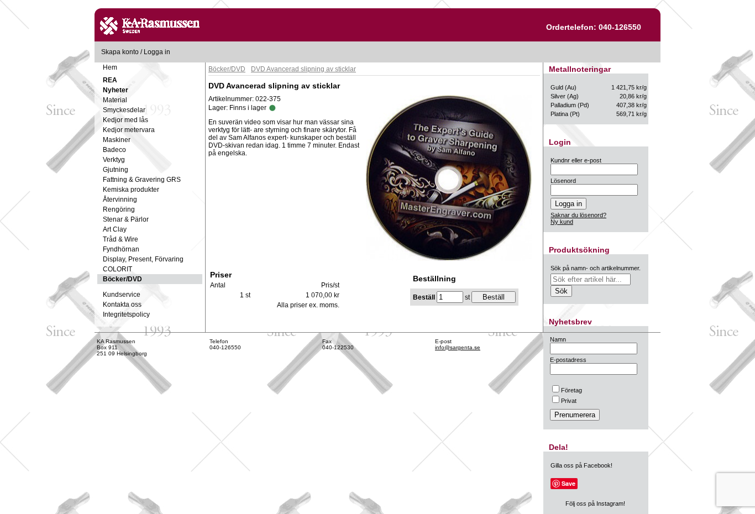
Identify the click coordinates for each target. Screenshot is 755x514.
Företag (571, 390)
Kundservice (121, 294)
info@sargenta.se (457, 347)
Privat (568, 400)
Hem (110, 67)
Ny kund (561, 221)
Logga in (157, 52)
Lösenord (563, 180)
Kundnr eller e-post (575, 160)
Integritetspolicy (126, 314)
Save (568, 483)
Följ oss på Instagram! (595, 503)
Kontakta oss (122, 304)
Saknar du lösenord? (578, 215)
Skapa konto (120, 52)
